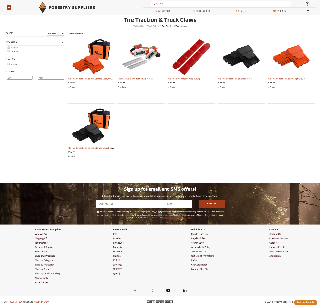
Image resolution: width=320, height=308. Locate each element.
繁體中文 (117, 269)
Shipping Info (41, 238)
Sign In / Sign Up (199, 234)
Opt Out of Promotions (202, 255)
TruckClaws (122, 87)
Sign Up (212, 204)
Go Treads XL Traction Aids (184, 78)
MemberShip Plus (200, 269)
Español (117, 238)
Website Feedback (278, 251)
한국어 (116, 273)
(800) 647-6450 (41, 301)
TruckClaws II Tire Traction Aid (135, 78)
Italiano (117, 255)
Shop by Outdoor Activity (47, 273)
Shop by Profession (44, 264)
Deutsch (117, 251)
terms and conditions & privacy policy (177, 217)
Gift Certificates (199, 264)
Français (117, 247)
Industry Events (277, 247)
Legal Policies (198, 238)
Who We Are (41, 234)
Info (115, 234)
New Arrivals (41, 278)
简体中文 (117, 264)
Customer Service (278, 238)
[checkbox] (8, 47)
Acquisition (275, 255)
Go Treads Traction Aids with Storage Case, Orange (95, 78)
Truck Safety (153, 26)
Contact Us (275, 234)
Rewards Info (41, 251)
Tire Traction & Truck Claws (160, 20)
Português (118, 242)
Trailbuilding (139, 26)
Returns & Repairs (44, 247)
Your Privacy (197, 242)
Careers (273, 242)
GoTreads (71, 87)
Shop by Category (44, 260)
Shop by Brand (42, 269)
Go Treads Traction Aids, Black (235, 78)
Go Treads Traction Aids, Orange (286, 78)
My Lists (281, 11)
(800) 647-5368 (16, 301)
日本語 (116, 260)
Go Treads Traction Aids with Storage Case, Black (94, 148)
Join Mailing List (199, 251)
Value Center (41, 282)
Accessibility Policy (200, 247)
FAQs (194, 260)
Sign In (242, 11)
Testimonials (41, 242)
